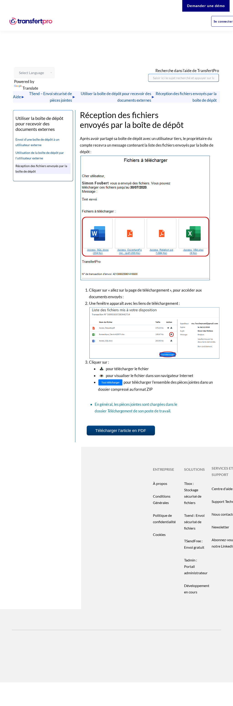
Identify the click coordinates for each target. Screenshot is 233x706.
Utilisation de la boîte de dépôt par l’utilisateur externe (39, 155)
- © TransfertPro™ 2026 (46, 666)
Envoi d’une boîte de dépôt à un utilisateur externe (37, 142)
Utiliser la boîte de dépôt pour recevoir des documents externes (116, 97)
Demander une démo (206, 5)
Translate (30, 88)
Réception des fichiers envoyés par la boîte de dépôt (186, 97)
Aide (17, 96)
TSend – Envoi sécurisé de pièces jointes (50, 97)
